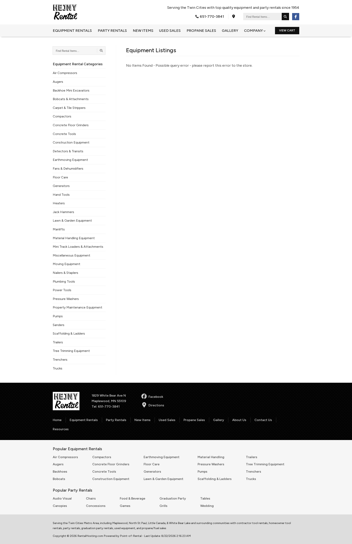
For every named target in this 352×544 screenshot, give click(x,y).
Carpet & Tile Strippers (69, 108)
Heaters (59, 203)
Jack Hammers (63, 212)
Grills (163, 506)
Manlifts (59, 229)
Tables (205, 498)
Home (57, 420)
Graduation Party (173, 498)
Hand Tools (61, 195)
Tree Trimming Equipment (71, 351)
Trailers (58, 342)
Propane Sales (201, 30)
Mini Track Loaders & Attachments (78, 247)
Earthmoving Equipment (70, 160)
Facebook (155, 397)
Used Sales (170, 30)
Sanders (58, 325)
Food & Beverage (132, 498)
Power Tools (62, 290)
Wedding (207, 506)
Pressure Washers (66, 299)
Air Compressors (65, 73)
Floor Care (60, 177)
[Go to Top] (344, 536)
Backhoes (60, 471)
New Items (143, 30)
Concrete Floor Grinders (71, 125)
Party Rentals (112, 30)
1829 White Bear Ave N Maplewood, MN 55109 (109, 398)
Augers (58, 82)
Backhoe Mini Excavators (71, 90)
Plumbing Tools (64, 281)
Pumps (58, 316)
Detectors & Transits (68, 151)
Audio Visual (62, 498)
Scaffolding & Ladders (69, 333)
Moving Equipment (66, 264)
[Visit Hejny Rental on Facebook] (295, 16)
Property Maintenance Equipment (77, 307)
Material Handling (211, 457)
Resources (61, 429)
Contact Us (263, 420)
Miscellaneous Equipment (71, 255)
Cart (287, 30)
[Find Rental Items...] (285, 16)
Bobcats (59, 479)
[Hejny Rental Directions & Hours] (233, 16)
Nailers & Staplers (65, 273)
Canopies (60, 506)
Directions (156, 405)
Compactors (62, 116)
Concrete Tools (64, 134)
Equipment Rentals (72, 30)
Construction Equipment (71, 142)
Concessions (96, 506)
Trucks (57, 368)
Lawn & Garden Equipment (72, 220)
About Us (239, 420)
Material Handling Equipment (74, 238)
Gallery (230, 30)
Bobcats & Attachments (71, 99)
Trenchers (60, 360)
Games (125, 506)
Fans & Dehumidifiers (68, 168)
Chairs (91, 498)
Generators (61, 186)
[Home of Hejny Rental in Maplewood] (65, 12)
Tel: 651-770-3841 (106, 406)
